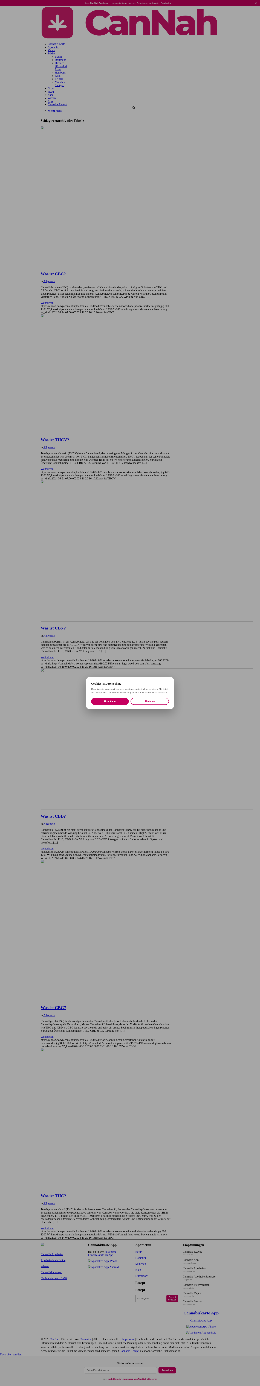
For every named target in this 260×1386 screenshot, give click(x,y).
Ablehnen (150, 701)
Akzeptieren (109, 701)
